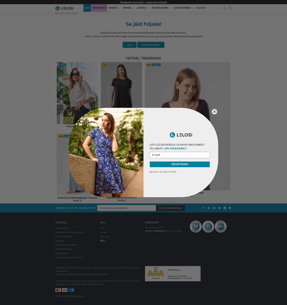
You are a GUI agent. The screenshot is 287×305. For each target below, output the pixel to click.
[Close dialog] (214, 111)
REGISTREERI (180, 164)
